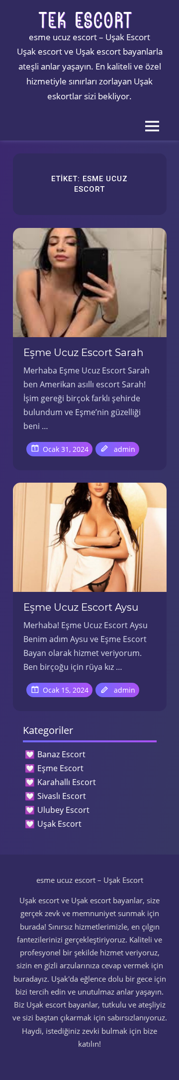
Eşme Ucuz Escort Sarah (83, 353)
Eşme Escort (60, 768)
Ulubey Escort (63, 809)
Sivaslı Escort (61, 796)
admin (124, 449)
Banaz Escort (61, 754)
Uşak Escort (59, 823)
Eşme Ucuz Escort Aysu (80, 607)
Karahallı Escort (66, 782)
